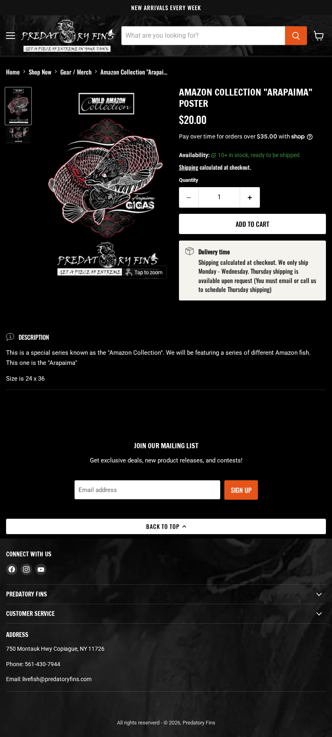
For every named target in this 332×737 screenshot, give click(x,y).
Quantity (188, 180)
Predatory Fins (199, 723)
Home (13, 71)
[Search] (296, 35)
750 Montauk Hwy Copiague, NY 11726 (55, 648)
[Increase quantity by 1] (250, 197)
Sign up (241, 490)
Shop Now (40, 71)
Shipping (188, 167)
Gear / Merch (76, 71)
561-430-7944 (42, 664)
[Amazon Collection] (18, 106)
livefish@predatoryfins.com (57, 679)
